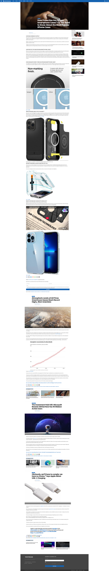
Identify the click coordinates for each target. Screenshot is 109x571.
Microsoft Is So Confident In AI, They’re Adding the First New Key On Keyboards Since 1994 (62, 467)
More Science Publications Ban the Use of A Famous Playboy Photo (62, 397)
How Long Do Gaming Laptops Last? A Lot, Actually (47, 548)
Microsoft (35, 438)
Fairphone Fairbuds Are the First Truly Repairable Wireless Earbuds (32, 543)
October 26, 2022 (39, 535)
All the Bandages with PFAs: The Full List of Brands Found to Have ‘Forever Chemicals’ (47, 397)
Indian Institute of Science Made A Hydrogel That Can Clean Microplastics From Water (32, 397)
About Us (77, 570)
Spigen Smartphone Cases (45, 291)
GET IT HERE (28, 109)
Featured (44, 386)
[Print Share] (39, 277)
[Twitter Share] (29, 277)
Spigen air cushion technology (36, 291)
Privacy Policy (73, 570)
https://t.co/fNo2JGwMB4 (49, 531)
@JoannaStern (34, 530)
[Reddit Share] (33, 277)
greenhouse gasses (49, 386)
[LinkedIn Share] (31, 277)
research (53, 386)
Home (83, 570)
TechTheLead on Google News (33, 279)
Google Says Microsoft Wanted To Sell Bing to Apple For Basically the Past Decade (62, 548)
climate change (57, 333)
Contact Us (80, 570)
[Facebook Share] (27, 277)
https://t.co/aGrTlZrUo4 (36, 533)
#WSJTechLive (43, 530)
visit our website (54, 563)
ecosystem (40, 386)
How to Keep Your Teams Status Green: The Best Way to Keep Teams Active (32, 466)
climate (32, 386)
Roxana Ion (31, 32)
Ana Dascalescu (38, 410)
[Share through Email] (37, 277)
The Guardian (31, 371)
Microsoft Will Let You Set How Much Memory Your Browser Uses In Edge (46, 466)
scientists (57, 386)
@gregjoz (54, 528)
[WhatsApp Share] (35, 277)
